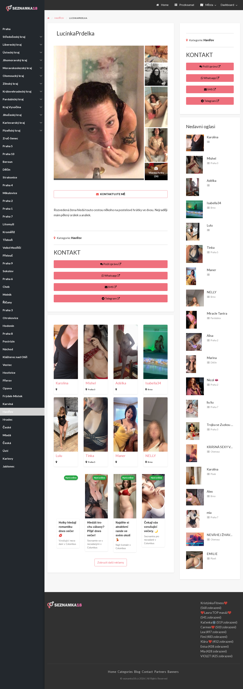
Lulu (59, 456)
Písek (213, 474)
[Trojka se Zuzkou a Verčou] (192, 430)
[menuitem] (162, 5)
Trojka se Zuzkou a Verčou (225, 425)
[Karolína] (193, 475)
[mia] (192, 518)
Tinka (90, 456)
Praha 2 (214, 340)
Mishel (91, 383)
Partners (160, 672)
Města (209, 4)
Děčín (214, 362)
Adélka (120, 383)
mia (209, 512)
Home (164, 4)
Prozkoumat (186, 4)
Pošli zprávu (110, 264)
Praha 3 (91, 389)
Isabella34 (153, 383)
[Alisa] (194, 341)
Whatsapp (110, 275)
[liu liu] (192, 408)
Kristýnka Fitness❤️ (214, 603)
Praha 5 (91, 462)
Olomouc (215, 451)
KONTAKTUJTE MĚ (112, 194)
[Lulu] (192, 231)
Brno (150, 389)
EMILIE (212, 554)
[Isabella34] (194, 209)
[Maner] (191, 276)
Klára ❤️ (206, 641)
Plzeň (213, 558)
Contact (147, 672)
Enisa (203, 646)
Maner (120, 456)
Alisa (210, 335)
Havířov (76, 237)
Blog (137, 672)
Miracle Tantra (217, 313)
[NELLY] (195, 297)
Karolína (212, 469)
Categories (125, 672)
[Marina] (191, 364)
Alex (210, 491)
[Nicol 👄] (195, 386)
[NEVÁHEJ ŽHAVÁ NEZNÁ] (195, 539)
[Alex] (195, 497)
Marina (212, 358)
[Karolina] (195, 142)
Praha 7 (214, 407)
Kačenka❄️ (208, 622)
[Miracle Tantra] (191, 319)
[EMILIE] (194, 560)
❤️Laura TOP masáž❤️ (215, 612)
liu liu (210, 402)
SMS (110, 286)
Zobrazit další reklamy (110, 562)
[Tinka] (194, 253)
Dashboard (227, 4)
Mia (202, 651)
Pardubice (216, 318)
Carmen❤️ (207, 627)
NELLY (150, 456)
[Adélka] (192, 187)
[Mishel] (194, 164)
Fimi (203, 637)
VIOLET (205, 656)
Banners (173, 672)
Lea (202, 632)
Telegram (110, 298)
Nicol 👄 (213, 380)
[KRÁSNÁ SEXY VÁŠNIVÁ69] (191, 453)
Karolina (62, 383)
